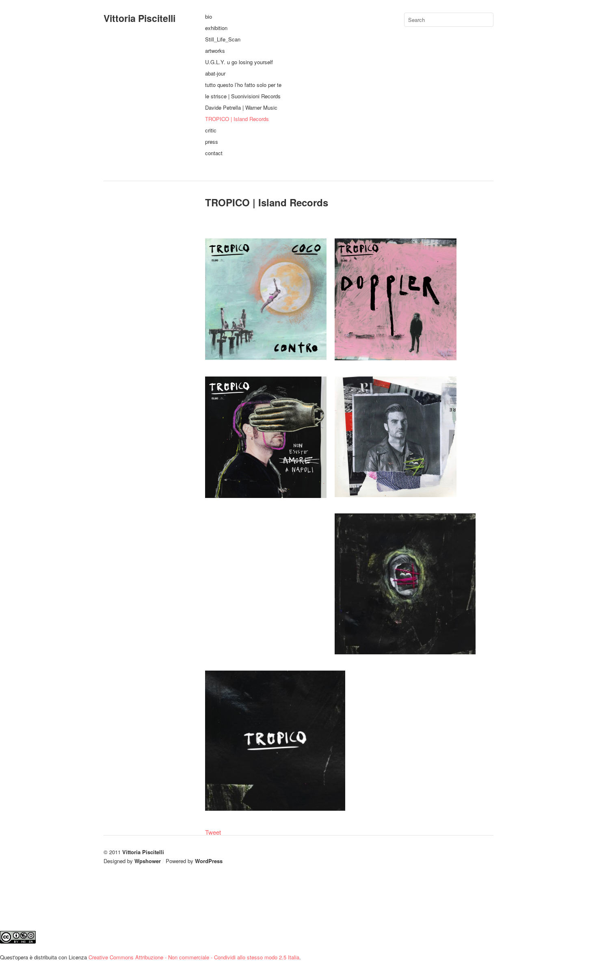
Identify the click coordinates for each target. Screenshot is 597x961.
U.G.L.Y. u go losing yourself (239, 62)
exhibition (216, 28)
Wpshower (147, 861)
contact (214, 153)
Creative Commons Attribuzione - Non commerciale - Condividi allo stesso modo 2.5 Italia (194, 957)
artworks (215, 50)
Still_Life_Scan (222, 39)
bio (208, 16)
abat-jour (215, 73)
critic (210, 130)
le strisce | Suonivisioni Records (243, 96)
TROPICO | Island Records (237, 119)
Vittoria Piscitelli (139, 18)
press (211, 141)
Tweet (213, 832)
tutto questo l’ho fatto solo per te (243, 85)
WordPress (209, 861)
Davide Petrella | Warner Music (241, 107)
